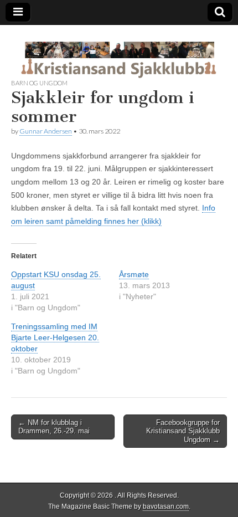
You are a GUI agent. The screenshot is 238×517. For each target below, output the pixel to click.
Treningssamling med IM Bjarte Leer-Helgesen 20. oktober (55, 337)
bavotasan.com (166, 506)
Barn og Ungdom (39, 82)
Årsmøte (134, 274)
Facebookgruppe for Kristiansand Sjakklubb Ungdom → (183, 431)
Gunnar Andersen (45, 131)
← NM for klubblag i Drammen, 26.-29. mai (54, 427)
